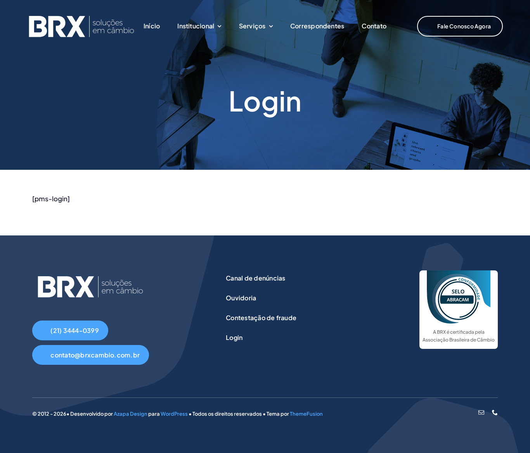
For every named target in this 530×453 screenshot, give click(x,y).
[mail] (481, 412)
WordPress (174, 414)
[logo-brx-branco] (81, 13)
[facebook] (456, 413)
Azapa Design (130, 414)
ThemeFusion (306, 414)
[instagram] (468, 413)
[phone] (495, 412)
